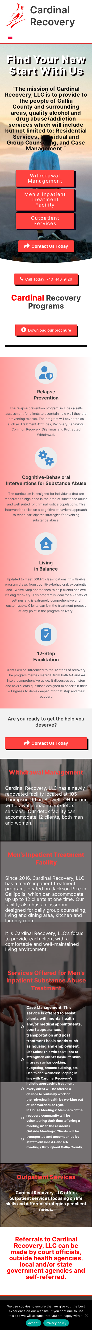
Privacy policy (56, 1323)
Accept (33, 1323)
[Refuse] (86, 1315)
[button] (46, 279)
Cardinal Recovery (52, 15)
